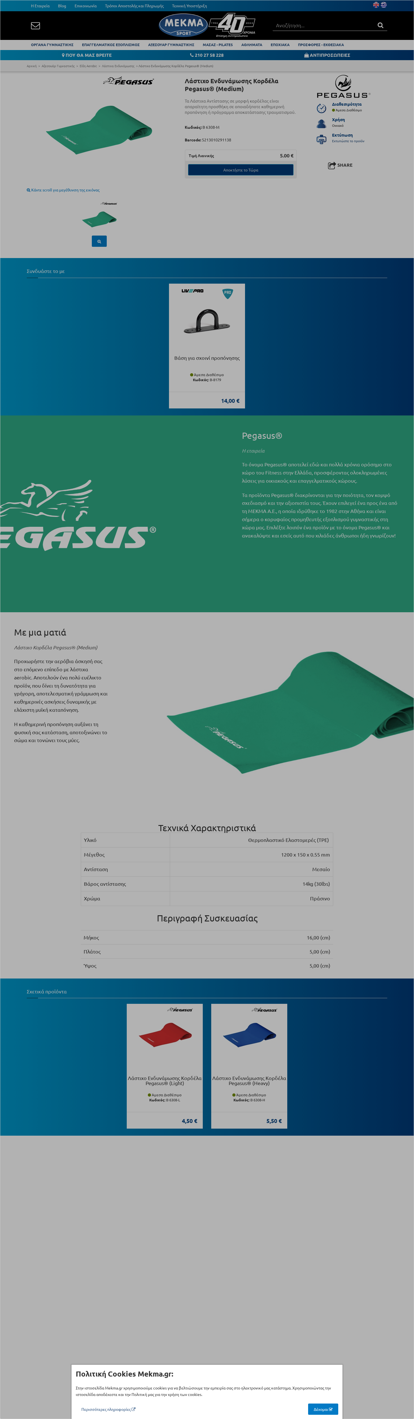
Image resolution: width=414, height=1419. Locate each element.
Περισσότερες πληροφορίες (106, 1409)
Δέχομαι (321, 1409)
